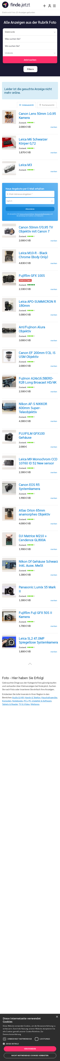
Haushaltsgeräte (49, 696)
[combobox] (30, 38)
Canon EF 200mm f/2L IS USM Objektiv (37, 353)
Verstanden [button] (30, 1049)
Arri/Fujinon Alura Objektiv (32, 328)
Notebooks (17, 700)
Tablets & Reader (10, 703)
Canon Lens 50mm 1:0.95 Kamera (37, 114)
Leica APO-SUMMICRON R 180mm (37, 302)
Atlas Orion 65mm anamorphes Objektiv (34, 511)
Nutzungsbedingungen (42, 213)
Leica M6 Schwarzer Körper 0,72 (33, 140)
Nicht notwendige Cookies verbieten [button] (30, 1055)
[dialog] (30, 1037)
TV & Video (24, 703)
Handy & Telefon (32, 696)
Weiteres (35, 703)
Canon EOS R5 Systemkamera (29, 485)
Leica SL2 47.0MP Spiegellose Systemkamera (38, 639)
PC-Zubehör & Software (39, 700)
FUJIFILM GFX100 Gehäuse (32, 434)
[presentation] (44, 5)
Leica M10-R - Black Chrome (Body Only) (33, 254)
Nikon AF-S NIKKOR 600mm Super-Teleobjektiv (33, 407)
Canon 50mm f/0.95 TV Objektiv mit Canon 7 (36, 228)
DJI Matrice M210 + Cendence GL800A (33, 537)
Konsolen (6, 700)
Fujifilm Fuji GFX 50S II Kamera (35, 613)
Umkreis (8, 53)
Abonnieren (30, 208)
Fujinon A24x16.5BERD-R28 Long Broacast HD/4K (38, 379)
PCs (26, 700)
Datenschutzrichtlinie (27, 213)
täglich (9, 200)
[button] (30, 68)
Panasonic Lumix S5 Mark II (37, 588)
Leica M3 (25, 164)
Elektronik (9, 31)
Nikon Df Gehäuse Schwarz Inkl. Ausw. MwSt (38, 562)
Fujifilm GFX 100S (32, 274)
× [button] (57, 1017)
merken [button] (54, 126)
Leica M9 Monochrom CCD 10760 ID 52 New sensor (38, 460)
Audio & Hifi (18, 696)
